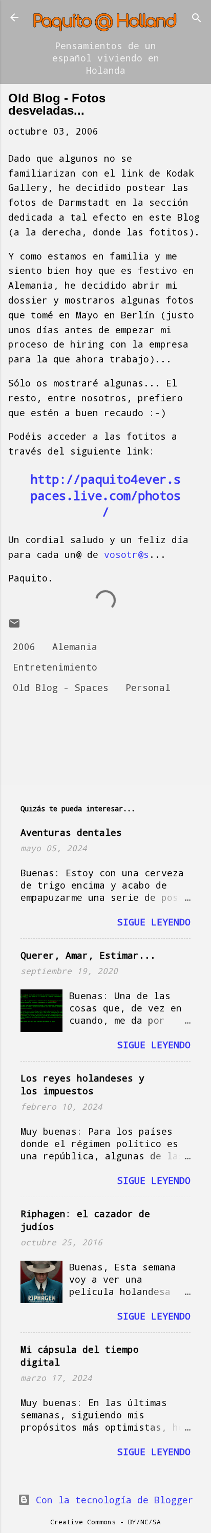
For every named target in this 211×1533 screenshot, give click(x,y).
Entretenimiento (55, 667)
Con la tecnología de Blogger (112, 1500)
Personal (148, 687)
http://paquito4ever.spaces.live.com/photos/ (105, 495)
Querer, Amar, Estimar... (88, 955)
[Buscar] (197, 18)
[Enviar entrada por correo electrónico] (14, 626)
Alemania (74, 646)
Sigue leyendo (154, 922)
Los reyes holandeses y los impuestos (82, 1084)
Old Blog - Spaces (61, 687)
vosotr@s (126, 554)
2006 (24, 646)
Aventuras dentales (71, 832)
